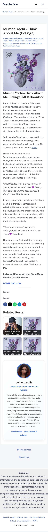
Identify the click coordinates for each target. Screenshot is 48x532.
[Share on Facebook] (5, 304)
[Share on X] (10, 304)
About (5, 517)
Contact (12, 517)
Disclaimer (34, 517)
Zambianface (10, 4)
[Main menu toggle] (43, 4)
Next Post (24, 457)
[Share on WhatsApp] (15, 304)
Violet (34, 147)
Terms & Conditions (23, 521)
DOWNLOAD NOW (12, 283)
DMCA (35, 521)
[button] (36, 4)
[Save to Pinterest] (24, 304)
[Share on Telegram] (19, 304)
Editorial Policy (22, 517)
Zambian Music (14, 46)
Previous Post (24, 449)
